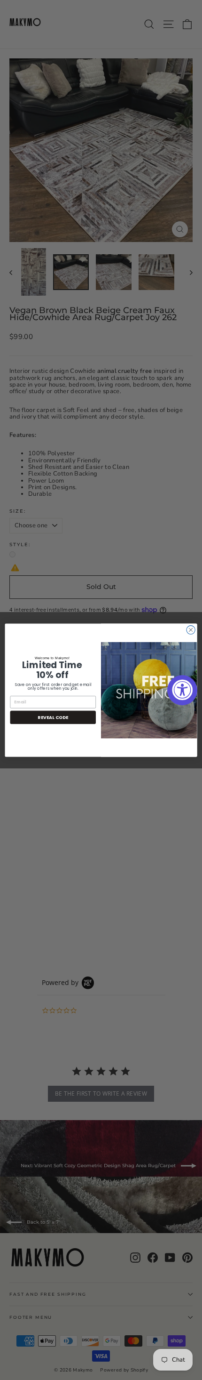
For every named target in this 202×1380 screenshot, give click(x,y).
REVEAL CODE (53, 717)
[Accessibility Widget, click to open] (182, 690)
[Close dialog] (190, 629)
